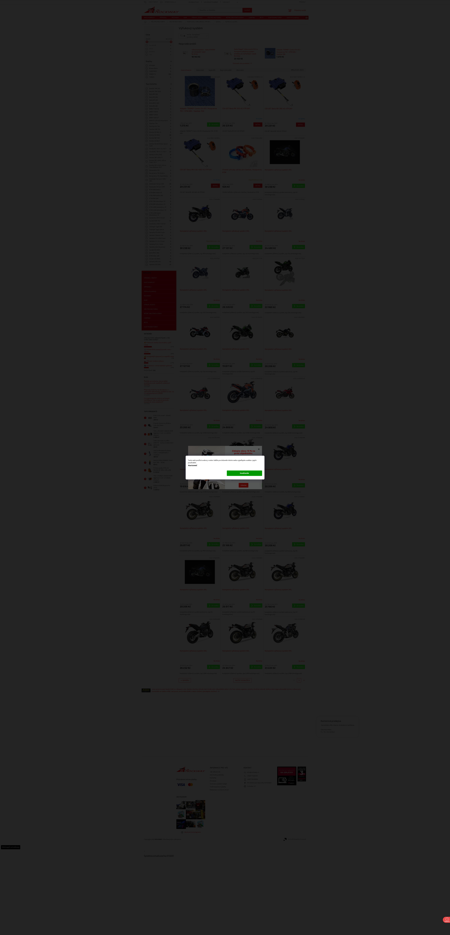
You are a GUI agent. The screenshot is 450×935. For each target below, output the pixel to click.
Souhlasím (244, 473)
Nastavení (192, 465)
